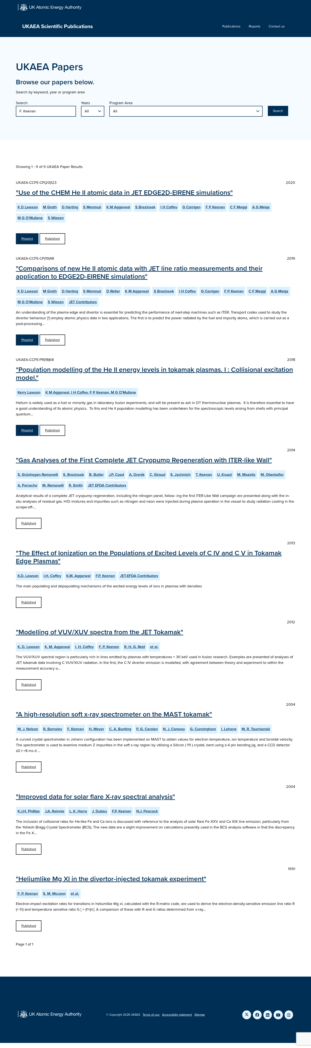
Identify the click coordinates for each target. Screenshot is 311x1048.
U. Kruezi (224, 474)
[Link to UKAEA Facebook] (257, 1014)
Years (85, 103)
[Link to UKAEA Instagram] (289, 1014)
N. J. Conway (174, 729)
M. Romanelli (53, 485)
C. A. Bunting (120, 729)
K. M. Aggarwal (57, 647)
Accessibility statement (177, 1015)
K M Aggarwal (118, 207)
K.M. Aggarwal (78, 576)
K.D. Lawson (28, 576)
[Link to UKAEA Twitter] (246, 1014)
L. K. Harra (78, 811)
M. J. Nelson (28, 729)
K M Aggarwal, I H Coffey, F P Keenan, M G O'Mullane (90, 392)
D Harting (70, 207)
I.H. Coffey (52, 576)
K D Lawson (28, 207)
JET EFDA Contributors (107, 485)
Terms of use (151, 1015)
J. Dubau (99, 811)
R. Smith (76, 485)
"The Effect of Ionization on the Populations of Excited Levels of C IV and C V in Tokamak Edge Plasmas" (149, 557)
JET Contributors (83, 302)
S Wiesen (56, 218)
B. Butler (96, 474)
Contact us (277, 26)
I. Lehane (229, 729)
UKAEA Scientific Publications (57, 26)
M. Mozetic (246, 474)
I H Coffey (168, 207)
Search (22, 103)
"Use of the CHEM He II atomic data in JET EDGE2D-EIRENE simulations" (124, 192)
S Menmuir (92, 207)
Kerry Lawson (29, 392)
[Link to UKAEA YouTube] (278, 1014)
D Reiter (113, 291)
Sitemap (199, 1015)
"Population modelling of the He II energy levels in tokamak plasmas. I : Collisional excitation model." (154, 373)
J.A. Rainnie (54, 811)
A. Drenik (136, 474)
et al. (154, 647)
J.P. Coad (116, 474)
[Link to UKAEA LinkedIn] (267, 1014)
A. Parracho (27, 485)
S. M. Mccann (54, 893)
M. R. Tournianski (256, 729)
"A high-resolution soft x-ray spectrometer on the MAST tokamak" (114, 714)
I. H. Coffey (84, 647)
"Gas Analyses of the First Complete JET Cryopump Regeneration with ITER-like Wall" (144, 460)
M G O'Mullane (30, 218)
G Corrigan (191, 207)
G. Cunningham (203, 729)
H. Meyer (96, 729)
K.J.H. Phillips (29, 811)
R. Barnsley (52, 729)
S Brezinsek (145, 207)
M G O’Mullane (30, 302)
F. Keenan (75, 729)
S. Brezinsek (73, 474)
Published (52, 238)
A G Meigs (261, 207)
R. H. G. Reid (134, 647)
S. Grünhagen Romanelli (38, 474)
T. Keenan (204, 474)
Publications (231, 26)
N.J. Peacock (147, 811)
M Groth (50, 207)
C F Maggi (238, 207)
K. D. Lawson (29, 647)
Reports (254, 26)
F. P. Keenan (109, 647)
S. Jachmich (180, 474)
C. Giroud (157, 474)
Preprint (27, 238)
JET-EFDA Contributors (139, 576)
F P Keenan (215, 207)
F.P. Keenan (105, 576)
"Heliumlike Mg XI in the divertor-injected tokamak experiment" (111, 879)
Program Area (120, 103)
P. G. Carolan (147, 729)
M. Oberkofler (272, 474)
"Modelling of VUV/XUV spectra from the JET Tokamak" (99, 632)
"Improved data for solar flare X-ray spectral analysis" (95, 796)
